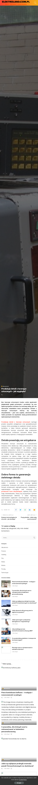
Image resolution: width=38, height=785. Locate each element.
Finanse (3, 551)
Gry (2, 558)
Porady (3, 569)
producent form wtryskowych (11, 491)
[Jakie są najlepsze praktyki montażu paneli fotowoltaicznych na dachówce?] (6, 603)
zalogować (13, 528)
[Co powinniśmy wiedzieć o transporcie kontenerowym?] (6, 640)
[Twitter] (20, 510)
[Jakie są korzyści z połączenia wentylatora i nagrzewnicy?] (6, 621)
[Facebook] (16, 510)
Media (3, 562)
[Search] (35, 3)
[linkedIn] (30, 510)
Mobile (3, 565)
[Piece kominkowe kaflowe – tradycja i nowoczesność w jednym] (6, 583)
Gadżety (3, 554)
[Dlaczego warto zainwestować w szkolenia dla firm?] (6, 649)
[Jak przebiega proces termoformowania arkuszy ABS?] (6, 631)
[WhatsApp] (25, 510)
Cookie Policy (23, 779)
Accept (19, 783)
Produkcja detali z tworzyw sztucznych (15, 422)
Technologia (4, 572)
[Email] (34, 510)
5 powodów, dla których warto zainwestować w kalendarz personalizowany (21, 592)
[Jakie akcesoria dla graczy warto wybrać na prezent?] (6, 612)
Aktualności (6, 386)
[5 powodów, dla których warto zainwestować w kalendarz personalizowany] (6, 593)
